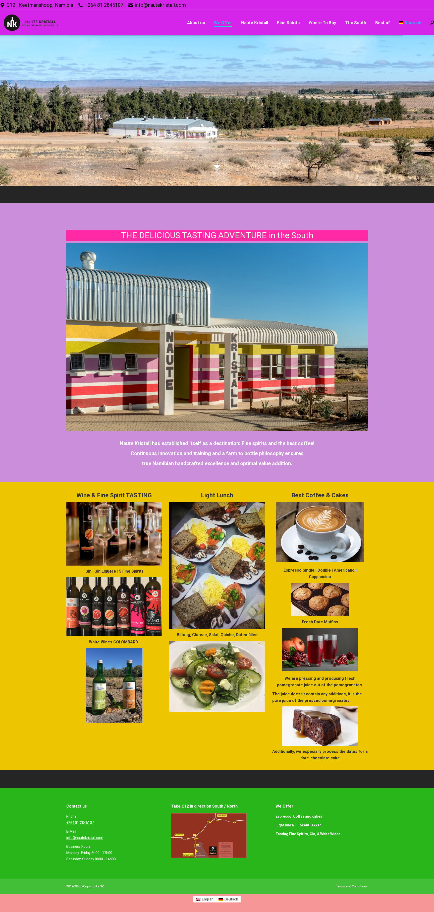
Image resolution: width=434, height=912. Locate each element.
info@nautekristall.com (160, 5)
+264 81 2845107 (104, 5)
